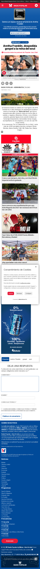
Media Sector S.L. (23, 299)
